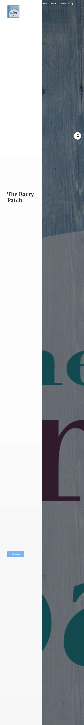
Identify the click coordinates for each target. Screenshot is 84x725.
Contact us (64, 4)
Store (44, 4)
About (53, 4)
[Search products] (78, 136)
